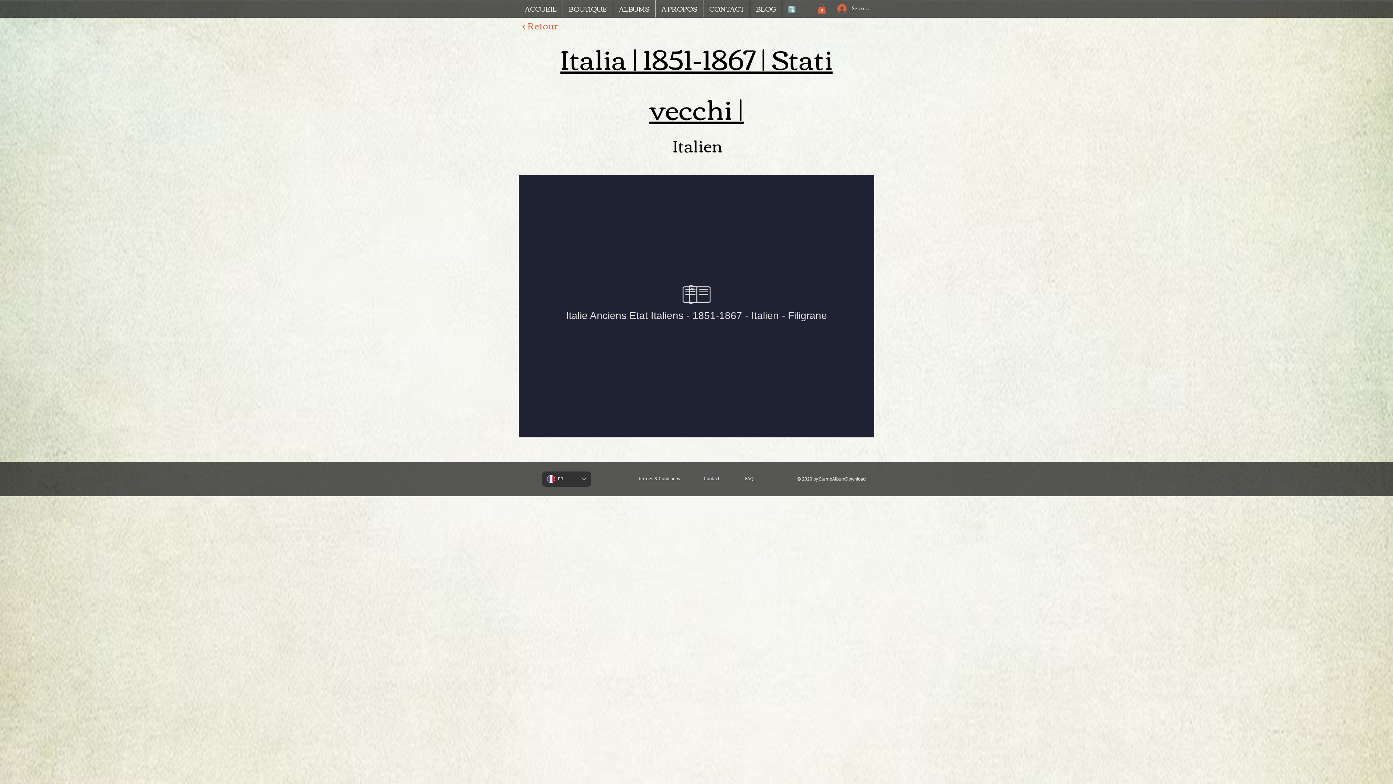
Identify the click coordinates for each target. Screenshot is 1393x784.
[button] (822, 8)
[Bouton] (845, 165)
